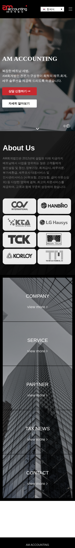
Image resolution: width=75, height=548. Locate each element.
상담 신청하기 (18, 91)
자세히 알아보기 (19, 103)
